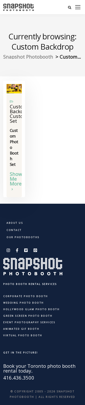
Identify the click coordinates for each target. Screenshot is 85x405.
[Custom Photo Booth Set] (14, 88)
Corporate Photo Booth (25, 296)
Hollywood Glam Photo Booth (31, 309)
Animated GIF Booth (21, 328)
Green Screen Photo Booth (27, 315)
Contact (14, 230)
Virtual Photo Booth (22, 335)
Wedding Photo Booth (23, 302)
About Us (15, 222)
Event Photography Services (29, 322)
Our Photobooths (23, 237)
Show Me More (14, 179)
